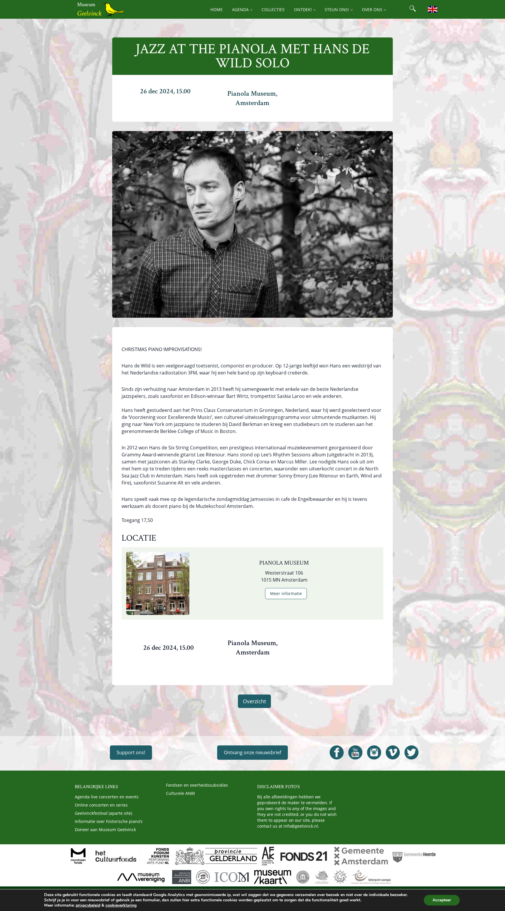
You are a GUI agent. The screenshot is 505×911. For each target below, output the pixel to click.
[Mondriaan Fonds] (78, 856)
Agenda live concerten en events (107, 797)
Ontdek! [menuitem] (303, 9)
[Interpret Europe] (371, 877)
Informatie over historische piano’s (109, 821)
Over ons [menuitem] (372, 9)
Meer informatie (286, 593)
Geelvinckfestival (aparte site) (103, 813)
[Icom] (232, 877)
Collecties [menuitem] (273, 9)
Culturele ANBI (180, 793)
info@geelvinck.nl (300, 826)
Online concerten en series (101, 805)
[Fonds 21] (304, 856)
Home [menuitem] (216, 9)
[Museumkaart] (272, 877)
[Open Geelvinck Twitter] (411, 752)
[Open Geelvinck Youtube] (355, 752)
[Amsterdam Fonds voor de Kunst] (268, 856)
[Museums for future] (302, 877)
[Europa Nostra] (340, 877)
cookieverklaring (121, 905)
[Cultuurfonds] (116, 856)
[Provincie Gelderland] (216, 856)
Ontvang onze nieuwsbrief (252, 752)
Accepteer (442, 900)
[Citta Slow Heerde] (321, 877)
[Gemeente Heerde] (414, 856)
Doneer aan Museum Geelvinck (105, 829)
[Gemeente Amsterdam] (361, 856)
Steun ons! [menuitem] (337, 9)
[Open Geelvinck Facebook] (337, 752)
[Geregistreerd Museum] (202, 877)
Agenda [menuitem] (240, 9)
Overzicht (254, 701)
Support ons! (131, 752)
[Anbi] (181, 877)
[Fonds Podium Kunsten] (157, 856)
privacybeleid (88, 905)
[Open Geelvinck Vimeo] (393, 752)
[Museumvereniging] (141, 877)
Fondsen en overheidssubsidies (197, 785)
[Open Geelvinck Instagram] (374, 752)
